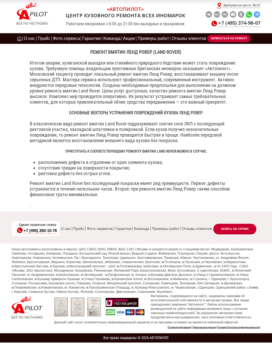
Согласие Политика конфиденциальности (238, 327)
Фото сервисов (100, 228)
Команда (141, 228)
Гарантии (123, 228)
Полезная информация (179, 327)
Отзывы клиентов (197, 228)
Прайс (78, 228)
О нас (66, 228)
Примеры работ (166, 228)
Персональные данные (204, 327)
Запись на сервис (235, 229)
